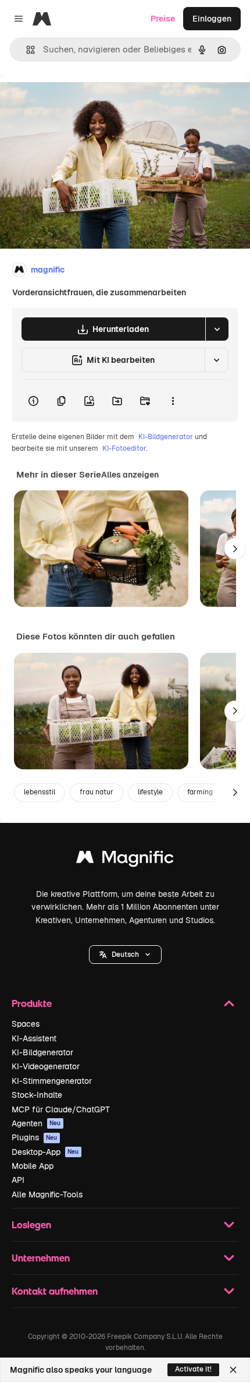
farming (200, 792)
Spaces (26, 1024)
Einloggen (211, 18)
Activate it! (193, 1369)
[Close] (233, 1370)
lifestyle (150, 792)
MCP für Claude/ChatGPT (61, 1109)
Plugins (35, 1137)
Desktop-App (45, 1152)
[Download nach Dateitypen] (216, 329)
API (18, 1180)
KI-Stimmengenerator (52, 1081)
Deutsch (125, 954)
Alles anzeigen (130, 474)
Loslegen (31, 1224)
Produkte (32, 1003)
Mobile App (32, 1166)
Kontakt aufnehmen (55, 1291)
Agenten (36, 1123)
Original (74, 99)
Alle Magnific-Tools (47, 1194)
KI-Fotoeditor (124, 448)
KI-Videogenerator (46, 1066)
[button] (125, 954)
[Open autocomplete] (26, 49)
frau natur (96, 792)
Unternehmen (41, 1258)
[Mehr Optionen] (172, 400)
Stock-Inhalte (37, 1095)
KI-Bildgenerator (165, 436)
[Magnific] (125, 860)
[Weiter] (234, 548)
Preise (163, 18)
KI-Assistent (34, 1038)
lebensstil (39, 792)
